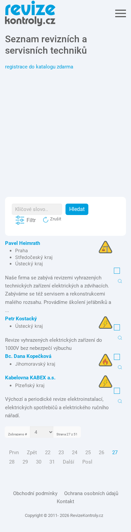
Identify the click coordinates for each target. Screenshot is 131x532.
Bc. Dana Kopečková (28, 356)
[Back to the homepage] (30, 13)
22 (47, 452)
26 (101, 452)
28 (11, 462)
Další (68, 462)
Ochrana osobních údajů (91, 493)
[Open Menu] (120, 13)
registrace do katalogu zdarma (39, 67)
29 (25, 462)
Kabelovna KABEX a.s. (30, 378)
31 (52, 462)
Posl (87, 462)
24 (74, 452)
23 (61, 452)
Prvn (14, 452)
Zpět (32, 452)
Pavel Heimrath (22, 243)
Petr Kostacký (21, 319)
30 (38, 462)
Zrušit (55, 218)
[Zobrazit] (120, 280)
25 (88, 452)
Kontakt (65, 501)
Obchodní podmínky (35, 493)
